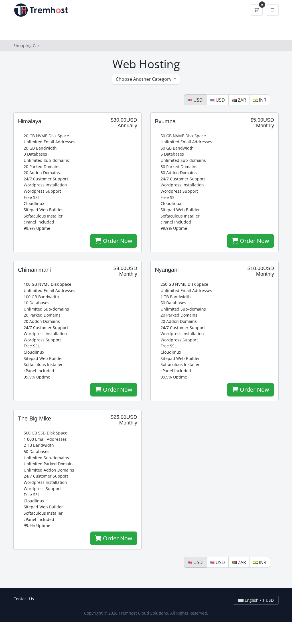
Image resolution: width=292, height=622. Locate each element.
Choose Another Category (144, 79)
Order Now (117, 241)
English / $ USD (259, 600)
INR (262, 100)
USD (197, 100)
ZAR (241, 100)
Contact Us (23, 598)
